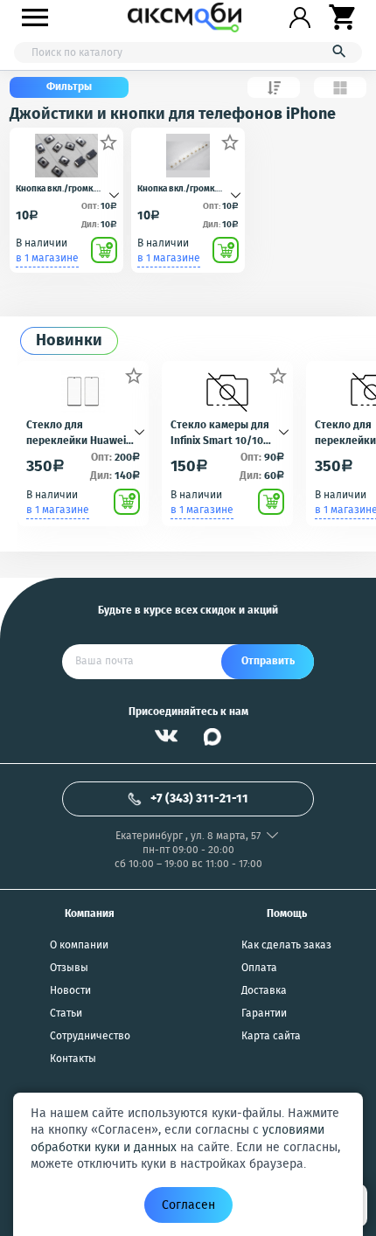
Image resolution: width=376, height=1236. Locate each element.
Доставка (264, 991)
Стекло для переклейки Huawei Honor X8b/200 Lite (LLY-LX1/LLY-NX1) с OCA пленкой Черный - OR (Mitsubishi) (82, 432)
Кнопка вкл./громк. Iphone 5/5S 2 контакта (62, 189)
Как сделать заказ (286, 946)
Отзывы (69, 969)
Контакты (73, 1059)
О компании (79, 946)
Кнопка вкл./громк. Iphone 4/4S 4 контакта (185, 189)
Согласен (188, 1205)
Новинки (69, 341)
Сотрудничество (90, 1037)
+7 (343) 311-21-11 (199, 799)
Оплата (259, 969)
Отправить (268, 661)
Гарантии (264, 1014)
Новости (70, 991)
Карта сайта (271, 1037)
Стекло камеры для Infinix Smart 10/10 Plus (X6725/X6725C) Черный (220, 432)
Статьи (66, 1014)
